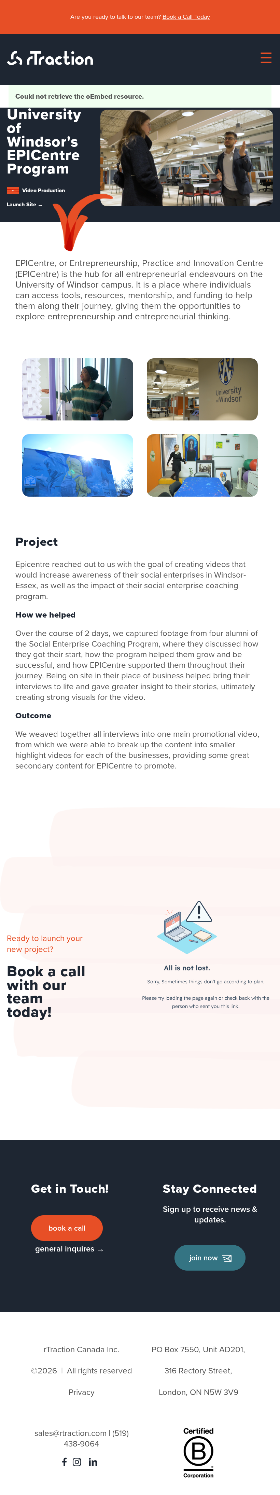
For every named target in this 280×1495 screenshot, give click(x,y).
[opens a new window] (66, 1463)
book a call (66, 1228)
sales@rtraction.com (70, 1433)
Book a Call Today (186, 16)
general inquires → (69, 1248)
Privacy (82, 1392)
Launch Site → (25, 204)
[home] (50, 62)
